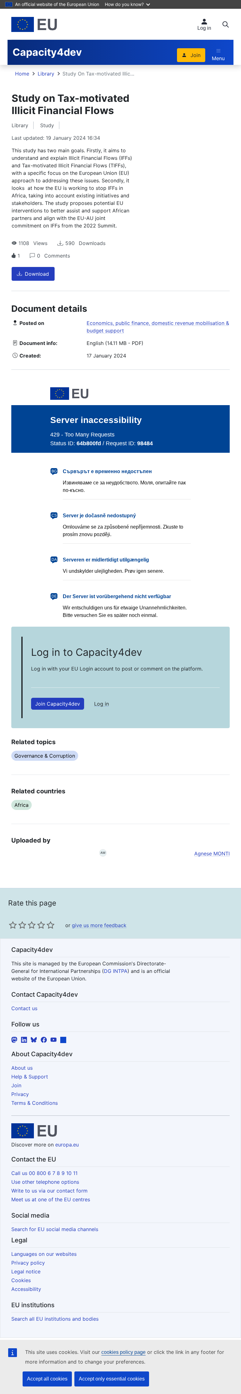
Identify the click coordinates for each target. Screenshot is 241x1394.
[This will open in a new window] (34, 24)
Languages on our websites (44, 1254)
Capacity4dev (47, 52)
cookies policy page (123, 1352)
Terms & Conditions (34, 1103)
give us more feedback (99, 925)
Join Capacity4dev (57, 704)
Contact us (24, 1008)
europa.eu (67, 1144)
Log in (101, 704)
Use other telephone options (45, 1182)
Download (37, 274)
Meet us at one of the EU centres (50, 1199)
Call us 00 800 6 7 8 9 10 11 (44, 1173)
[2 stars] (17, 925)
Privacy (20, 1094)
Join (195, 55)
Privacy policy (28, 1263)
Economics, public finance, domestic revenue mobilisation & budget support (158, 327)
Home (22, 73)
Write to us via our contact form (49, 1191)
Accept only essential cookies (112, 1378)
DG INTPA (115, 971)
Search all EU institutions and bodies (55, 1319)
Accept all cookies (47, 1378)
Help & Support (29, 1076)
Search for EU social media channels (54, 1229)
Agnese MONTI (212, 853)
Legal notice (25, 1271)
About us (22, 1068)
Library (46, 73)
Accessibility (26, 1289)
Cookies (21, 1280)
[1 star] (13, 925)
